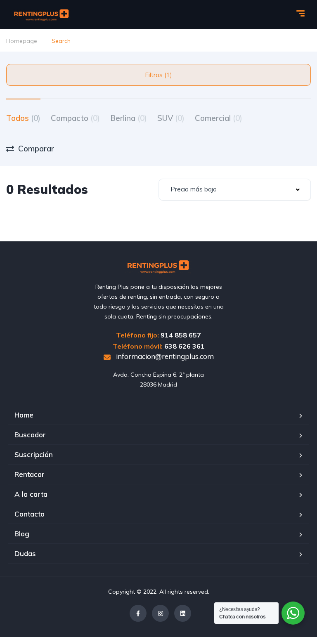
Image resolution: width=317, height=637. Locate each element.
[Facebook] (138, 613)
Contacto (29, 514)
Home (23, 415)
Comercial (218, 118)
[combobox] (234, 190)
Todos (23, 118)
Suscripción (33, 454)
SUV (171, 118)
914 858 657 (181, 335)
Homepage (21, 41)
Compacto (75, 118)
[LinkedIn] (182, 613)
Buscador (30, 434)
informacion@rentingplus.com (164, 356)
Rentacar (29, 474)
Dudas (25, 553)
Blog (21, 533)
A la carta (30, 494)
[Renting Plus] (41, 14)
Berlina (128, 118)
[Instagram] (160, 613)
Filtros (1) (158, 75)
